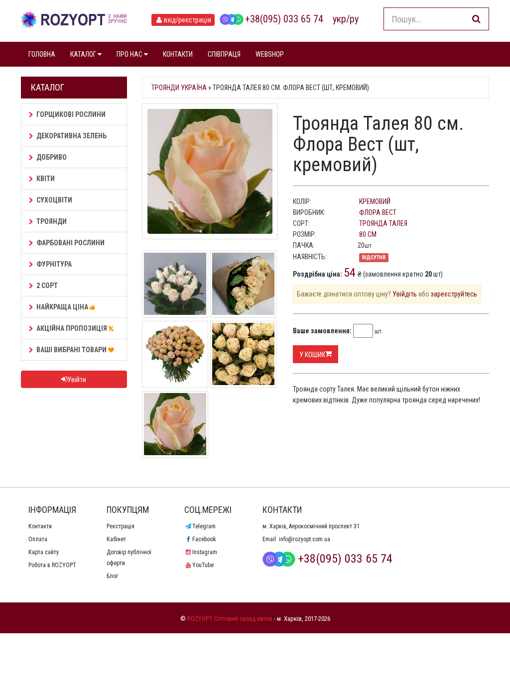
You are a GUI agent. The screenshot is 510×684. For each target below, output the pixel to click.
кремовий (374, 201)
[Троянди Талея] (243, 353)
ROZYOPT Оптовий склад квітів (229, 618)
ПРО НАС (130, 54)
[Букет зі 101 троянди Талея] (175, 353)
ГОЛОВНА (41, 54)
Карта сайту (43, 552)
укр (339, 19)
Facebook (204, 539)
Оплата (37, 539)
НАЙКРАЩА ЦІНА (63, 307)
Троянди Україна (179, 88)
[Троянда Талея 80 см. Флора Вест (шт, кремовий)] (210, 171)
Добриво (51, 157)
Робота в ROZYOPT (52, 565)
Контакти (40, 526)
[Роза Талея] (175, 423)
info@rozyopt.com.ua (304, 539)
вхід (187, 20)
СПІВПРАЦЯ (224, 54)
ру (354, 19)
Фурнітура (54, 264)
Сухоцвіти (54, 200)
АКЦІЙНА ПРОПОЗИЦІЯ (72, 328)
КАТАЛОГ (84, 54)
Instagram (204, 552)
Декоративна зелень (71, 136)
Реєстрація (120, 526)
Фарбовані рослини (70, 243)
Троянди (51, 221)
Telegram (203, 526)
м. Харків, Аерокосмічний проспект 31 (311, 526)
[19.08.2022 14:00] (175, 283)
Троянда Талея (383, 223)
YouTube (202, 565)
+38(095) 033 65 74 (284, 19)
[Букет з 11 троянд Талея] (243, 283)
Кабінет (116, 539)
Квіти (45, 179)
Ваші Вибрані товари (72, 350)
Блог (112, 576)
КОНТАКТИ (178, 54)
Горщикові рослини (71, 114)
